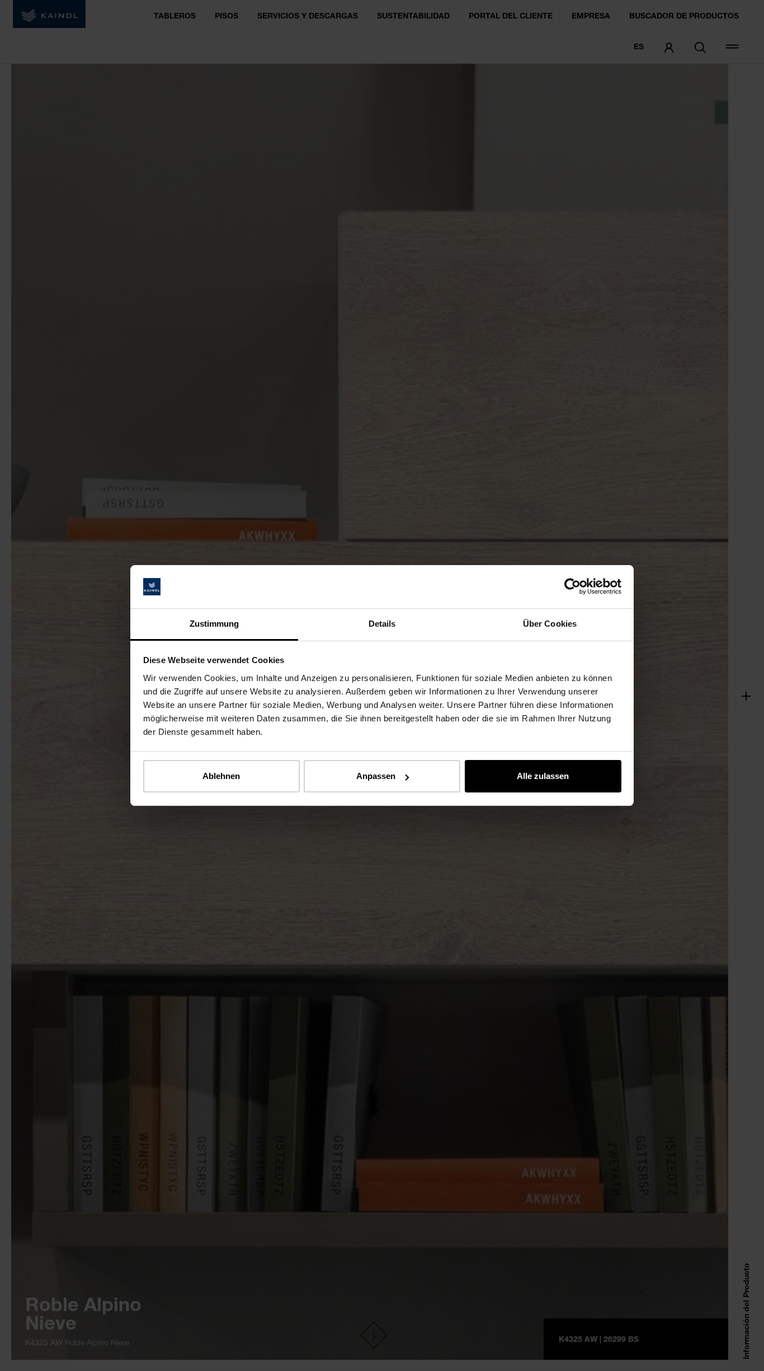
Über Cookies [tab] (550, 623)
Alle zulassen (543, 776)
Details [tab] (382, 623)
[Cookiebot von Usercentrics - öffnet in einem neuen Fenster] (572, 587)
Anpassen (375, 776)
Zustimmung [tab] (214, 623)
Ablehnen (221, 776)
